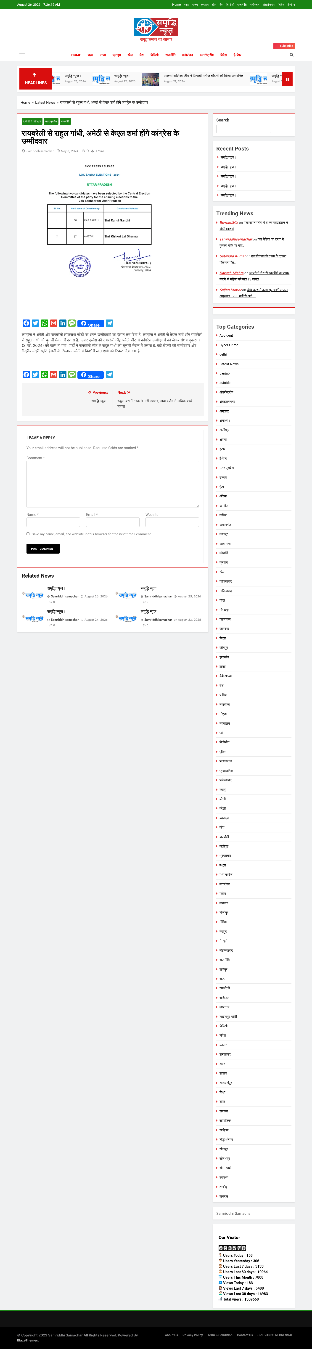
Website (151, 514)
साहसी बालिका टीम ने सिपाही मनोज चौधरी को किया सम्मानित (180, 76)
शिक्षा (222, 1092)
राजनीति (242, 4)
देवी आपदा (225, 676)
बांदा (221, 827)
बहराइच (224, 818)
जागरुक (224, 629)
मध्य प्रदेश (226, 875)
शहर (186, 4)
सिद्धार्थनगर (226, 1140)
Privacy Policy (192, 1335)
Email (92, 514)
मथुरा (222, 865)
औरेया (223, 496)
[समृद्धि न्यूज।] (78, 79)
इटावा (222, 449)
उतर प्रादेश (51, 121)
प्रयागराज (225, 761)
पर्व (221, 733)
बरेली (222, 799)
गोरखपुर (224, 610)
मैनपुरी (223, 941)
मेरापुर (223, 931)
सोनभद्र (224, 1158)
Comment (35, 458)
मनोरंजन (254, 4)
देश (221, 4)
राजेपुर (223, 969)
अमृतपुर (224, 411)
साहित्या (223, 1130)
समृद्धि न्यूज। (99, 76)
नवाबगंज (224, 704)
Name (32, 514)
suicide (224, 383)
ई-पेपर (291, 4)
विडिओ (230, 4)
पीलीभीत (224, 742)
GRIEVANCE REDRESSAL (275, 1335)
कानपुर (223, 534)
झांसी (222, 667)
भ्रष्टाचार (225, 856)
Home (176, 4)
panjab (224, 373)
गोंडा (222, 600)
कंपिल (223, 515)
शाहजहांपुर (225, 1083)
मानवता (223, 903)
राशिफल (224, 998)
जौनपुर (223, 648)
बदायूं (222, 790)
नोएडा (223, 714)
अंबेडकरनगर (227, 402)
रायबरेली (224, 988)
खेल (214, 4)
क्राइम (205, 4)
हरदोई (223, 1187)
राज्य (195, 4)
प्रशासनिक (226, 771)
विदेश (281, 4)
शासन (223, 1073)
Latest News (32, 121)
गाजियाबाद (225, 581)
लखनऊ (224, 1007)
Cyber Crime (228, 345)
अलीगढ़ (224, 430)
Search (222, 120)
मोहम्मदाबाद (226, 950)
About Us (171, 1335)
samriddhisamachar (40, 151)
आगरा (223, 440)
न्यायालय (224, 723)
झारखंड (224, 657)
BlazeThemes (27, 1340)
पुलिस (222, 752)
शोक (222, 1102)
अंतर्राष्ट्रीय (269, 4)
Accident (226, 335)
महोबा (222, 894)
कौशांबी (223, 553)
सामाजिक (225, 1121)
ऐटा (221, 487)
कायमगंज (225, 544)
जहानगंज (225, 619)
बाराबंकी (224, 837)
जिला (222, 638)
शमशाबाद (225, 1054)
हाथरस (223, 1196)
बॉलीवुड (223, 846)
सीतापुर (223, 1149)
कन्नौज (223, 506)
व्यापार (223, 1045)
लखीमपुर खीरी (228, 1017)
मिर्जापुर (223, 913)
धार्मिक (223, 695)
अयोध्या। (224, 421)
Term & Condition (220, 1335)
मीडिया (223, 922)
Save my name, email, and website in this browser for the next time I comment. (92, 534)
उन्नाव (223, 477)
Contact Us (245, 1335)
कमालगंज (225, 525)
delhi (223, 354)
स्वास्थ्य (223, 1177)
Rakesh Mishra (231, 273)
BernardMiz (228, 222)
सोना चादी (225, 1168)
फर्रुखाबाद (225, 780)
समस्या (223, 1111)
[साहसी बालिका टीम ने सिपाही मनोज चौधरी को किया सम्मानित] (127, 81)
